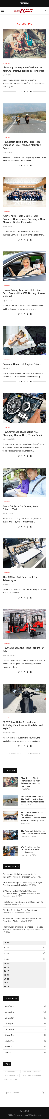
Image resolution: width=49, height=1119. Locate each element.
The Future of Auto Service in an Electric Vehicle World (33, 832)
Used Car (25, 1047)
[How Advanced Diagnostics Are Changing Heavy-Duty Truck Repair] (24, 408)
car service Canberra (11, 1072)
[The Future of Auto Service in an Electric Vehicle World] (10, 835)
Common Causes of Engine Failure (22, 364)
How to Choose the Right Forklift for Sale (23, 649)
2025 (6, 963)
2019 (6, 986)
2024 (6, 967)
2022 (6, 975)
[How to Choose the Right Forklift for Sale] (24, 624)
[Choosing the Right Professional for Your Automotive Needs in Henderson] (24, 43)
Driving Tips (25, 1035)
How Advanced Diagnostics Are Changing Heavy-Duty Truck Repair (23, 433)
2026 (6, 942)
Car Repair (25, 1023)
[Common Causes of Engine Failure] (24, 340)
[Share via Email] (30, 91)
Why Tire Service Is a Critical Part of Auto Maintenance (30, 850)
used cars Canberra (11, 1075)
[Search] (46, 11)
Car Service (25, 1029)
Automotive (25, 1012)
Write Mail (24, 3)
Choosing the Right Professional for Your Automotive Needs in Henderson (24, 69)
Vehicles (25, 1052)
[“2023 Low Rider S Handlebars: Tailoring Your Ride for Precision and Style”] (24, 698)
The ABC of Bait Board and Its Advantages (20, 578)
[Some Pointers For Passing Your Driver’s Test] (24, 482)
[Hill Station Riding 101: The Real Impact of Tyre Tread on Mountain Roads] (24, 118)
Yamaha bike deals (10, 1079)
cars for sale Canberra (31, 1072)
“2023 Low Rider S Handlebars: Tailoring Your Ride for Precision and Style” (23, 725)
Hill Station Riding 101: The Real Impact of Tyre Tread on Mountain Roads (22, 145)
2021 (6, 978)
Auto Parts (25, 1006)
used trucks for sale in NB (31, 1075)
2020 (6, 982)
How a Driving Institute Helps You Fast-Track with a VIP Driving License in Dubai (24, 293)
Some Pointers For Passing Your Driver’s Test (20, 507)
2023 (6, 971)
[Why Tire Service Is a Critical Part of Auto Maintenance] (10, 851)
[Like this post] (18, 91)
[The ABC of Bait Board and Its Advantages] (24, 553)
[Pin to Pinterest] (27, 91)
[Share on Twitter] (24, 91)
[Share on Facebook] (21, 91)
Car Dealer (25, 1018)
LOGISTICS (25, 1041)
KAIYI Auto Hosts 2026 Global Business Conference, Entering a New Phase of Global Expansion (24, 219)
